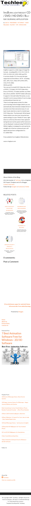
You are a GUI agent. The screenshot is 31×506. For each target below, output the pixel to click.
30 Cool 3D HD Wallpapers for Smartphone (13, 432)
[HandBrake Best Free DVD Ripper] (21, 204)
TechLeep (18, 180)
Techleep (6, 477)
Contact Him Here (8, 184)
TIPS (17, 25)
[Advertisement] (17, 38)
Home (28, 304)
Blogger (20, 311)
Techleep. (22, 503)
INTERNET (21, 22)
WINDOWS (22, 25)
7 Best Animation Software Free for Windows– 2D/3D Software (12, 338)
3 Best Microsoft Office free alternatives (9, 208)
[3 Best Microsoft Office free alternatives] (9, 204)
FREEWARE (13, 22)
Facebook (21, 186)
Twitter (27, 186)
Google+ (14, 186)
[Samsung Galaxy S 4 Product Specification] (9, 242)
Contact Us (5, 325)
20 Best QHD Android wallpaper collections (13, 413)
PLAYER (12, 25)
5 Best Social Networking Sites (10, 436)
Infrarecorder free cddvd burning (19, 306)
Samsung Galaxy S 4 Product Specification (9, 246)
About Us (4, 321)
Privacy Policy (6, 323)
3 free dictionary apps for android (15, 304)
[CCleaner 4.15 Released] (21, 223)
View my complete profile (8, 480)
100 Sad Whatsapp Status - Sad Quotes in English (15, 423)
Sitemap (9, 499)
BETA (7, 22)
